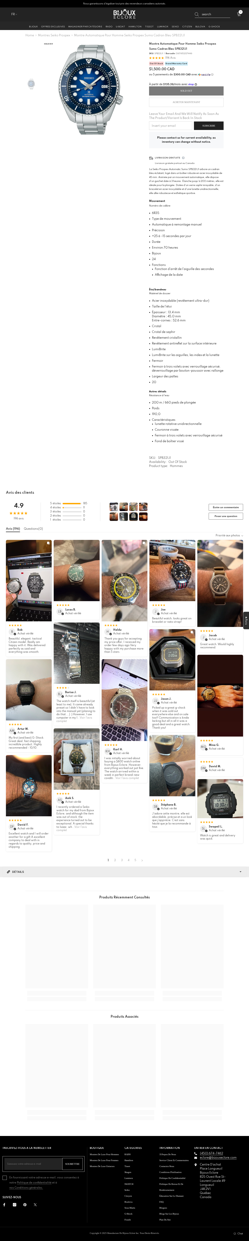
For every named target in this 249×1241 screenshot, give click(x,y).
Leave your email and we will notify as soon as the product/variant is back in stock (184, 116)
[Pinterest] (25, 1205)
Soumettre (72, 1164)
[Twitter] (35, 1205)
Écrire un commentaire (226, 507)
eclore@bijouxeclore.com (218, 1157)
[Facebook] (4, 1205)
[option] (90, 89)
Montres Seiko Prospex (54, 35)
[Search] (212, 14)
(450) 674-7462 (211, 1153)
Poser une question (226, 516)
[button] (186, 74)
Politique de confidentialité (34, 1182)
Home (29, 35)
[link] (56, 993)
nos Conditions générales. (26, 1188)
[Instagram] (14, 1205)
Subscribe (208, 126)
